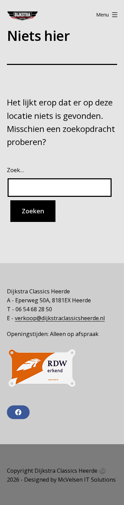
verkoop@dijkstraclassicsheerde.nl (60, 318)
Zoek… (15, 170)
